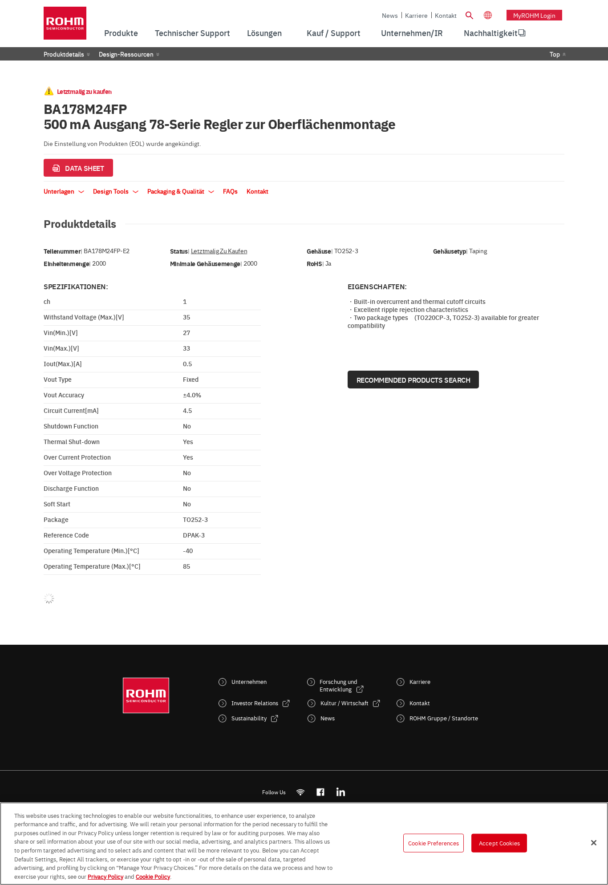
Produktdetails (64, 53)
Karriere (416, 15)
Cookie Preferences (433, 843)
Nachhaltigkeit (491, 32)
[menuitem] (490, 33)
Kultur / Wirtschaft (344, 703)
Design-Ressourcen (126, 53)
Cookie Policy (153, 876)
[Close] (594, 843)
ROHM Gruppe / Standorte (443, 718)
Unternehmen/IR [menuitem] (412, 32)
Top (555, 53)
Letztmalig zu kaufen (219, 251)
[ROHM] (65, 26)
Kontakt (446, 15)
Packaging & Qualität (176, 190)
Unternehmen (249, 681)
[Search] (469, 14)
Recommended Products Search (413, 379)
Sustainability (249, 718)
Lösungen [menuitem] (264, 32)
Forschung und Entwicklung (338, 685)
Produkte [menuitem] (121, 32)
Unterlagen (60, 190)
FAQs (230, 190)
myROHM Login (534, 15)
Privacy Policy (105, 876)
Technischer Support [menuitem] (192, 32)
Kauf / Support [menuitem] (334, 32)
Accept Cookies (499, 843)
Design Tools (111, 190)
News (390, 15)
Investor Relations (254, 703)
